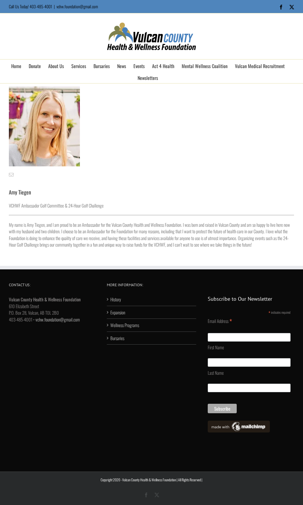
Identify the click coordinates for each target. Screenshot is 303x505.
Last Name (216, 372)
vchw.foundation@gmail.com (77, 6)
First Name (216, 347)
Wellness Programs (124, 325)
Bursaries (117, 338)
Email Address (220, 320)
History (115, 299)
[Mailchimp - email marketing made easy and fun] (239, 424)
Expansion (117, 312)
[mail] (11, 174)
